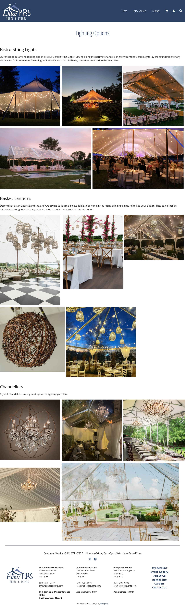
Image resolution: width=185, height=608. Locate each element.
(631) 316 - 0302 (121, 582)
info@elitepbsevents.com (51, 585)
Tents (124, 11)
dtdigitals (104, 603)
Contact (156, 11)
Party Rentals (139, 11)
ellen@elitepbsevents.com (88, 585)
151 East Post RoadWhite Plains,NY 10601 (85, 573)
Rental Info (159, 579)
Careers (159, 583)
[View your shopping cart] (166, 11)
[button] (180, 11)
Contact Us (159, 587)
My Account (159, 568)
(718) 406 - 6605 (84, 582)
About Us (159, 575)
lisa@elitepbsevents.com (125, 585)
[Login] (173, 11)
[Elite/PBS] (16, 11)
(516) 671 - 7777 (73, 553)
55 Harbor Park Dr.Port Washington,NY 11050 (48, 573)
